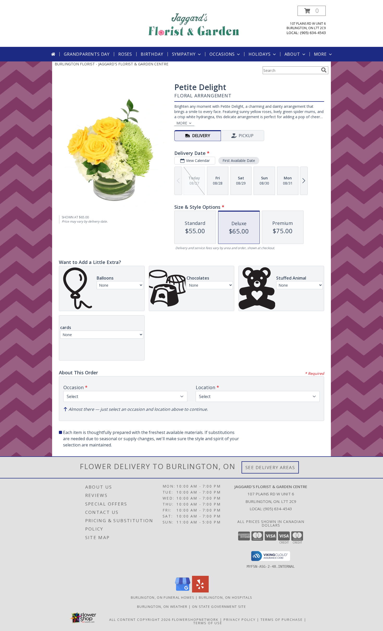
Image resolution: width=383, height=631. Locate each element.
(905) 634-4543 (313, 32)
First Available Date (239, 160)
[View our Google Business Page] (182, 591)
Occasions (222, 54)
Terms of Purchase (282, 619)
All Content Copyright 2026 (140, 619)
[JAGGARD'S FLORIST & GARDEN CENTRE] (193, 23)
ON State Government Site (219, 606)
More (320, 54)
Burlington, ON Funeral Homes (162, 597)
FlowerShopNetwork (195, 619)
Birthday (152, 54)
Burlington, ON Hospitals (225, 597)
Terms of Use (207, 623)
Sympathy (184, 54)
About (292, 54)
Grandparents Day (87, 54)
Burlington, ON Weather (162, 606)
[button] (312, 11)
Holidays (259, 54)
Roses (125, 54)
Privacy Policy (240, 619)
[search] (324, 70)
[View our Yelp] (200, 591)
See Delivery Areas (270, 467)
